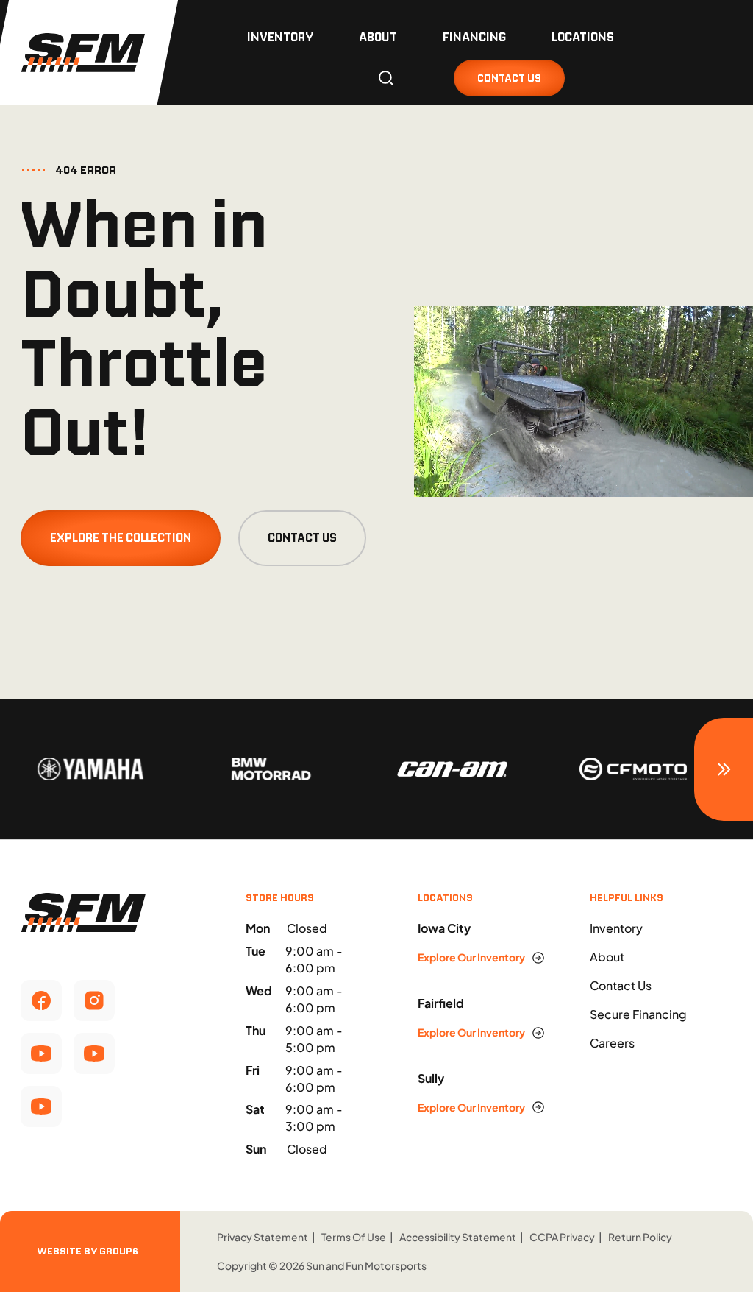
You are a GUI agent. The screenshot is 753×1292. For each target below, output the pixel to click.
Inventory (280, 37)
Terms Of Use (353, 1236)
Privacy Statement (262, 1236)
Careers (612, 1043)
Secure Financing (638, 1014)
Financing (474, 36)
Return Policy (640, 1236)
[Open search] (386, 78)
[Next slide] (723, 769)
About (378, 36)
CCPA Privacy (562, 1236)
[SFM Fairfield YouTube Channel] (94, 1053)
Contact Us (302, 537)
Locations (583, 36)
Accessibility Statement (457, 1236)
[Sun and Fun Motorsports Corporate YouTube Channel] (41, 1053)
